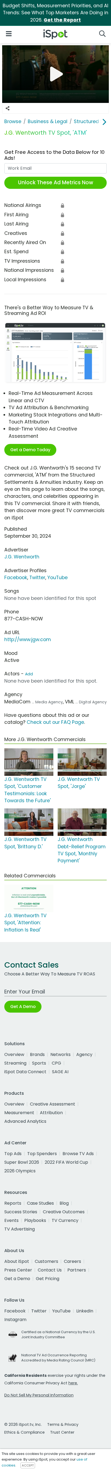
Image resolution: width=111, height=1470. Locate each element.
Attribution (51, 1113)
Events (11, 1220)
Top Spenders (42, 1154)
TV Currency (65, 1220)
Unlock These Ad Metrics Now (55, 182)
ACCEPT (28, 1465)
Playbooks (35, 1220)
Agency (84, 1054)
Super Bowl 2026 (21, 1162)
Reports (12, 1203)
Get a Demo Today (30, 450)
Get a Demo (17, 1279)
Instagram (15, 1319)
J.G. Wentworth (21, 557)
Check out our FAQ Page (55, 722)
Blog (64, 1203)
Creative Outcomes (64, 1212)
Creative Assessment (52, 1104)
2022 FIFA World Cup (66, 1162)
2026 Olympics (20, 1171)
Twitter (37, 577)
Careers (72, 1261)
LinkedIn (84, 1311)
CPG (56, 1063)
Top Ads (13, 1154)
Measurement (19, 1113)
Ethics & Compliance (24, 1432)
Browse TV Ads (78, 1154)
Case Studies (40, 1203)
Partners (76, 1270)
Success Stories (20, 1212)
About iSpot (16, 1261)
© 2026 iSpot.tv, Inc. (23, 1424)
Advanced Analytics (25, 1121)
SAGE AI (60, 1072)
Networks (60, 1054)
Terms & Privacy (62, 1424)
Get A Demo (23, 1006)
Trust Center (62, 1432)
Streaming (15, 1063)
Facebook (15, 577)
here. (73, 1383)
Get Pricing (47, 1279)
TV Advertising (19, 1229)
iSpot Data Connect (25, 1072)
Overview (14, 1054)
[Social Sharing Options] (7, 108)
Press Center (18, 1270)
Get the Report (62, 20)
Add (29, 674)
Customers (46, 1261)
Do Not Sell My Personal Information (39, 1395)
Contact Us (50, 1270)
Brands (37, 1054)
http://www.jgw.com (27, 639)
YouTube (57, 577)
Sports (39, 1063)
